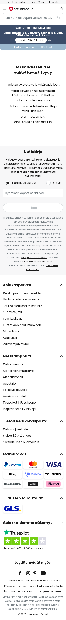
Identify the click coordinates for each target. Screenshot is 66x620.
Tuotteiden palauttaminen (22, 325)
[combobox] (33, 17)
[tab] (33, 314)
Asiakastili (10, 338)
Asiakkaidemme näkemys (27, 522)
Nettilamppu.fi (17, 356)
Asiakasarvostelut (16, 396)
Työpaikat (10, 402)
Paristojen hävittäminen (18, 591)
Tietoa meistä (13, 364)
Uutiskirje (9, 383)
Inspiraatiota (12, 409)
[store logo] (23, 8)
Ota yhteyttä (12, 312)
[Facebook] (22, 573)
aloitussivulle (23, 122)
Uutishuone (28, 402)
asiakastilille (43, 122)
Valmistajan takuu (16, 344)
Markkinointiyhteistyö (18, 371)
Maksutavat (11, 331)
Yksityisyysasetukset (17, 580)
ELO (31, 40)
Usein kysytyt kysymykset (21, 299)
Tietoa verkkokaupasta (25, 421)
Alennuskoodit (13, 377)
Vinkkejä (30, 409)
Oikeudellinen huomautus (21, 442)
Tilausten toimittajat (23, 498)
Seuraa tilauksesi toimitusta (22, 306)
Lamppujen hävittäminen (48, 591)
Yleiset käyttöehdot (17, 436)
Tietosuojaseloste (15, 429)
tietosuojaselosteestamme (37, 261)
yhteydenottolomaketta (34, 257)
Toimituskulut (12, 318)
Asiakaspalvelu (17, 285)
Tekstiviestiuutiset (16, 390)
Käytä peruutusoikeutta (22, 293)
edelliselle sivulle (42, 106)
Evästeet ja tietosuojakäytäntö (46, 586)
